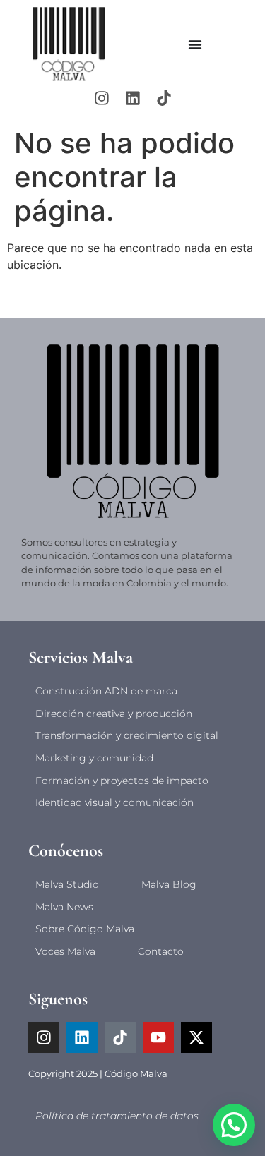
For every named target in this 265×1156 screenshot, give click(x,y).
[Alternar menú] (195, 44)
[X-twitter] (196, 1037)
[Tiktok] (163, 98)
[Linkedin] (132, 98)
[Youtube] (158, 1037)
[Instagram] (101, 98)
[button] (234, 1125)
